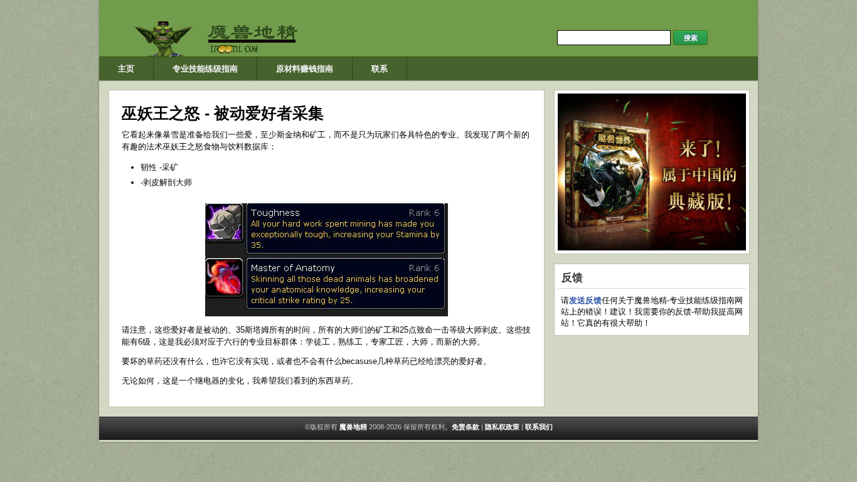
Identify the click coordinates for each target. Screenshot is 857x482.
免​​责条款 (465, 427)
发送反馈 (585, 300)
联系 (379, 68)
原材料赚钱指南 (304, 68)
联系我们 (539, 427)
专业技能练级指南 (205, 68)
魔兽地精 (352, 427)
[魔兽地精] (228, 53)
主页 (126, 68)
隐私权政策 (502, 427)
